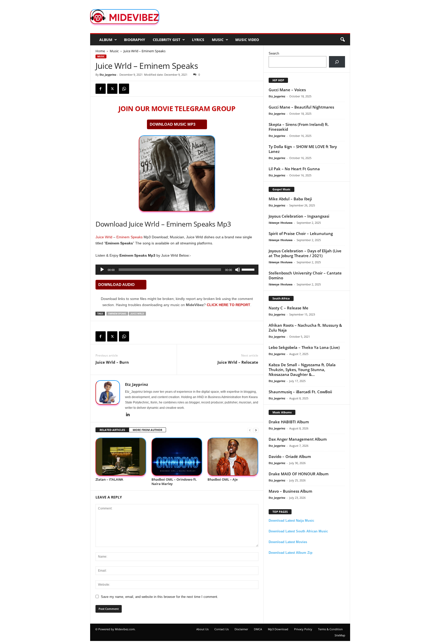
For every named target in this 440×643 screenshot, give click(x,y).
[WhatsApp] (124, 89)
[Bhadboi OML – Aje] (233, 457)
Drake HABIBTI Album (289, 421)
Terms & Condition (330, 629)
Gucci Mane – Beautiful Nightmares (301, 107)
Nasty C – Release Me (288, 307)
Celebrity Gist (166, 39)
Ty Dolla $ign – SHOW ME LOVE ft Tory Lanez (303, 149)
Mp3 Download (278, 629)
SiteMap (340, 635)
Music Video (247, 39)
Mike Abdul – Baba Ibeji (290, 198)
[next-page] (255, 430)
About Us (202, 629)
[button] (342, 39)
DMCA (258, 629)
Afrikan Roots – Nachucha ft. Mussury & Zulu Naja (305, 328)
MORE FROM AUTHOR (147, 430)
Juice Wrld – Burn (112, 362)
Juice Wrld (103, 237)
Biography (134, 39)
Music (218, 39)
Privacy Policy (303, 629)
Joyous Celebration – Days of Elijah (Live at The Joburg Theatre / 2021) (305, 253)
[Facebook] (100, 89)
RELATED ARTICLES (112, 430)
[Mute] (237, 269)
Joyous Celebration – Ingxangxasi (299, 216)
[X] (112, 89)
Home (100, 51)
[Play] (102, 269)
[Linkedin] (128, 415)
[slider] (249, 269)
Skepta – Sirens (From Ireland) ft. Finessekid (299, 127)
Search (274, 53)
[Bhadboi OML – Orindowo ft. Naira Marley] (177, 457)
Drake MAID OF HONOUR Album (298, 473)
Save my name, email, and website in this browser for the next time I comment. (159, 597)
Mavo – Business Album (290, 491)
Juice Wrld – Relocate (237, 362)
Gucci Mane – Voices (287, 89)
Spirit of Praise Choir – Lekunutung (301, 233)
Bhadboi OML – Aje (223, 479)
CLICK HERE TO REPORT (228, 305)
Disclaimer (241, 629)
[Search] (337, 62)
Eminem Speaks (129, 237)
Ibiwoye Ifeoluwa (281, 223)
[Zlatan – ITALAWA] (120, 457)
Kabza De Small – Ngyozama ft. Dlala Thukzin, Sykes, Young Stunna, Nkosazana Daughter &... (302, 369)
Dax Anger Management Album (298, 439)
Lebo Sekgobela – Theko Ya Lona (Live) (304, 347)
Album (105, 39)
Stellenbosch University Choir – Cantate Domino (305, 275)
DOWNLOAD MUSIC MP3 (172, 124)
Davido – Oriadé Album (290, 456)
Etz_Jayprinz (108, 74)
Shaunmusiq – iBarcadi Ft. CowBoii (300, 391)
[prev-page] (249, 430)
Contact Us (221, 629)
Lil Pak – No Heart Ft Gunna (294, 168)
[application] (176, 270)
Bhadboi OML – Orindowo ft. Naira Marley (174, 481)
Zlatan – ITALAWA (109, 479)
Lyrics (198, 39)
